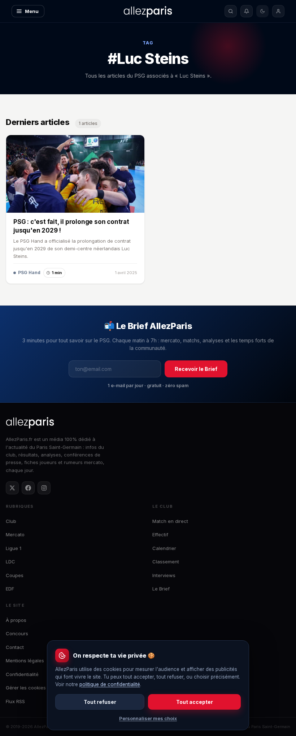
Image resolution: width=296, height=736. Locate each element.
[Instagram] (44, 487)
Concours (17, 633)
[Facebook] (28, 487)
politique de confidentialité (109, 684)
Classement (165, 561)
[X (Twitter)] (12, 487)
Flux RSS (15, 701)
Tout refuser (100, 702)
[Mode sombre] (262, 11)
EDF (10, 589)
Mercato (15, 534)
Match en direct (170, 521)
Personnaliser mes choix (148, 718)
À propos (16, 620)
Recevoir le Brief (196, 369)
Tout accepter (194, 702)
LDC (10, 561)
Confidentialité (22, 674)
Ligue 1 (13, 548)
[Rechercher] (231, 11)
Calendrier (164, 548)
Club (11, 521)
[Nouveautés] (246, 11)
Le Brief (161, 589)
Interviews (163, 575)
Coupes (14, 575)
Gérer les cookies (26, 687)
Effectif (160, 534)
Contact (15, 647)
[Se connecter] (278, 11)
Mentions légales (25, 660)
